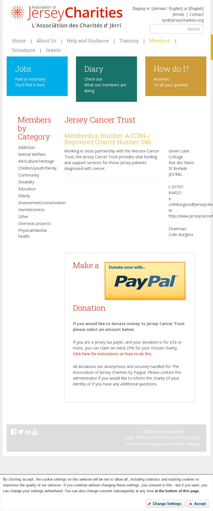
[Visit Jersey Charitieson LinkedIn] (28, 432)
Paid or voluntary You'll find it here (30, 81)
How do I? (171, 68)
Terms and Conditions (155, 437)
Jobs (23, 68)
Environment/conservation (37, 202)
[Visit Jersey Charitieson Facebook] (14, 432)
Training (129, 41)
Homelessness (31, 209)
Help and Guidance (88, 41)
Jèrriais (178, 14)
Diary (93, 68)
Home (19, 41)
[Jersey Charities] (66, 13)
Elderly (24, 195)
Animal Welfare (31, 154)
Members (159, 41)
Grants (53, 50)
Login (129, 437)
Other (23, 216)
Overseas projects (34, 223)
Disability (26, 182)
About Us (46, 41)
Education (27, 188)
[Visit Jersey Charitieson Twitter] (21, 432)
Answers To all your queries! (171, 81)
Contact (196, 14)
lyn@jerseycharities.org (183, 20)
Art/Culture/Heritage (36, 161)
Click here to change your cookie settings (163, 444)
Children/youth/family (37, 168)
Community (28, 175)
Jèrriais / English (167, 8)
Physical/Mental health (32, 233)
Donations (23, 50)
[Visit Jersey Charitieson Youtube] (35, 432)
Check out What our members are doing (105, 84)
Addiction (26, 147)
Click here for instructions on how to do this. (112, 353)
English (196, 8)
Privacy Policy (188, 437)
